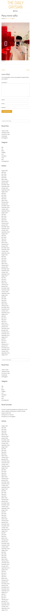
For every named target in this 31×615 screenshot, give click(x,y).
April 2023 (4, 240)
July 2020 (4, 297)
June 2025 (4, 195)
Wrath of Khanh (21, 411)
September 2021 (6, 274)
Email (3, 103)
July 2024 (4, 214)
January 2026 (5, 183)
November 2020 (5, 290)
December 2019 (5, 307)
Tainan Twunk (5, 131)
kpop (3, 150)
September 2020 (6, 293)
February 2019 (5, 325)
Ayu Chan (8, 413)
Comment (4, 82)
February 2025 (5, 202)
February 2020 (5, 305)
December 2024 (5, 205)
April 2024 (4, 219)
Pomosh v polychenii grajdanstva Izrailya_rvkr (13, 409)
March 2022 (4, 263)
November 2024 (5, 207)
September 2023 (6, 232)
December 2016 (5, 347)
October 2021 (5, 272)
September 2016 (6, 353)
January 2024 (5, 225)
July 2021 (4, 277)
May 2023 (4, 239)
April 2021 (4, 281)
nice (6, 61)
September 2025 (6, 190)
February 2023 (5, 244)
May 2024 (4, 218)
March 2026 (4, 179)
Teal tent (11, 414)
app (2, 147)
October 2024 (5, 209)
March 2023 (4, 242)
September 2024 (6, 211)
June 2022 (4, 258)
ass (2, 149)
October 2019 (5, 311)
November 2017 (5, 333)
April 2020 (4, 302)
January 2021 (5, 286)
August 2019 (5, 314)
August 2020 (5, 295)
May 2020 (4, 300)
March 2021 (4, 283)
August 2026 (5, 170)
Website (3, 107)
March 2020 (4, 304)
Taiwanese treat (5, 132)
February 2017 (5, 344)
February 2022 (5, 265)
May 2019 (4, 319)
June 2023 (4, 237)
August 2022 (5, 255)
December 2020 (5, 288)
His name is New (6, 134)
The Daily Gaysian (15, 4)
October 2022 (5, 251)
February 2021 (5, 284)
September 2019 (6, 312)
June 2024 (4, 216)
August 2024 (5, 212)
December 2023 (5, 226)
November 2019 (5, 309)
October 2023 (5, 230)
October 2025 (5, 188)
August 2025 (5, 191)
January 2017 (5, 346)
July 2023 (4, 235)
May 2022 (4, 260)
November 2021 (5, 270)
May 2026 (4, 176)
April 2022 (4, 262)
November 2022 (5, 249)
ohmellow (4, 156)
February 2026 (5, 181)
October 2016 (5, 351)
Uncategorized (5, 161)
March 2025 (4, 200)
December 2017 (5, 332)
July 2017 (4, 339)
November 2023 (5, 228)
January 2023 (5, 246)
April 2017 (4, 342)
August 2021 (5, 276)
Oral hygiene (5, 138)
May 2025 (4, 197)
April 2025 (4, 198)
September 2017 (6, 335)
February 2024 (5, 223)
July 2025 (4, 193)
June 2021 (4, 279)
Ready (27, 70)
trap (2, 159)
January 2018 (5, 330)
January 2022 (5, 267)
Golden (3, 70)
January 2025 (5, 204)
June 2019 (4, 318)
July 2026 (4, 172)
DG (14, 18)
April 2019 (4, 321)
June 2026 (4, 174)
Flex (26, 409)
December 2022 (5, 247)
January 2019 (5, 326)
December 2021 (5, 269)
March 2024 (4, 221)
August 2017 (5, 337)
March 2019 (4, 323)
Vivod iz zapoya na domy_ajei (9, 411)
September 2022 (6, 253)
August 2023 (5, 233)
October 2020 (5, 291)
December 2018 (5, 328)
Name (3, 99)
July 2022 (4, 256)
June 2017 (4, 340)
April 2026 (4, 177)
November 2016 (5, 349)
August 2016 (5, 354)
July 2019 (4, 316)
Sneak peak (4, 136)
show (3, 157)
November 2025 (5, 186)
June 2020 (4, 298)
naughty (3, 152)
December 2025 (5, 184)
